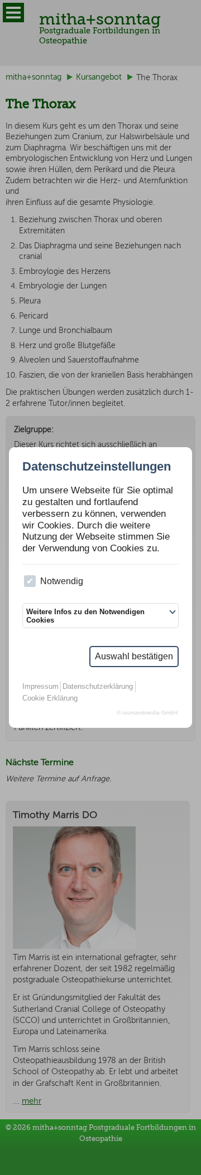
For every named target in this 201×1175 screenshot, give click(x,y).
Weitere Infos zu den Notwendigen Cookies (85, 616)
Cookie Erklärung (50, 698)
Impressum (40, 686)
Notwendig (61, 581)
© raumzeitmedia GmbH (147, 712)
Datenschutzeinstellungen (96, 467)
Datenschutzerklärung (98, 686)
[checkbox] (30, 581)
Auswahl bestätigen (134, 656)
